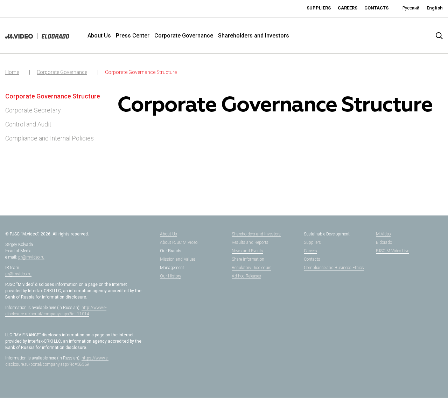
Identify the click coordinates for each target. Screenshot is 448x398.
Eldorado (384, 242)
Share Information (248, 259)
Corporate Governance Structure (141, 72)
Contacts (376, 8)
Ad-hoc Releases (246, 276)
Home (12, 72)
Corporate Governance (183, 35)
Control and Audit (28, 124)
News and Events (247, 250)
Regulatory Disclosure (251, 267)
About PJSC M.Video (178, 242)
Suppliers (319, 8)
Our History (170, 276)
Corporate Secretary (33, 110)
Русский (410, 8)
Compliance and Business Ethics (334, 267)
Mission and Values (178, 259)
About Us (99, 35)
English (435, 8)
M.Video (383, 234)
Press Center (132, 35)
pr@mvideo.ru (31, 257)
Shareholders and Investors (253, 35)
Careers (347, 8)
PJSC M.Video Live (392, 250)
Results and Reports (250, 242)
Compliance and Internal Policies (49, 138)
